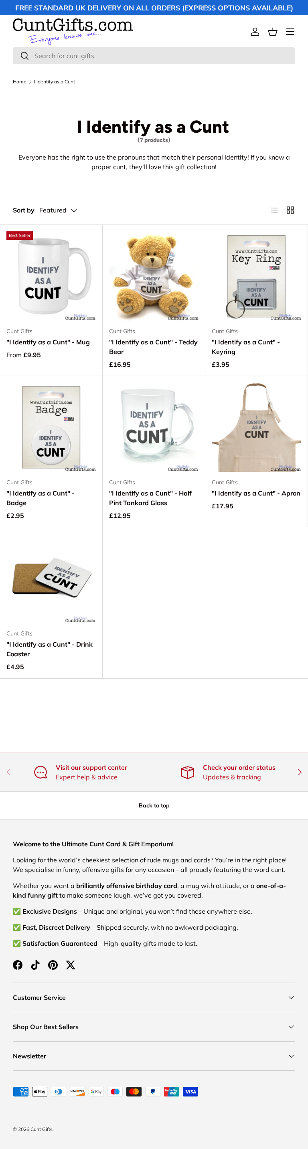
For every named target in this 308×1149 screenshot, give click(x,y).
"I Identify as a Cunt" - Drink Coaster (49, 649)
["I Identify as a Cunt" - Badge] (51, 427)
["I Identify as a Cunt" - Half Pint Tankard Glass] (154, 427)
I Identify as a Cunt (54, 81)
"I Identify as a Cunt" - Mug (48, 342)
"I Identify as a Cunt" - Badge (40, 498)
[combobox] (154, 55)
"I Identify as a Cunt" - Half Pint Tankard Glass (150, 498)
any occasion (154, 870)
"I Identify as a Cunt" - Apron (256, 493)
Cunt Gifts (41, 1129)
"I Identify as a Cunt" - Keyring (246, 347)
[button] (273, 31)
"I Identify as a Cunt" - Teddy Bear (153, 347)
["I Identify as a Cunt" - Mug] (51, 276)
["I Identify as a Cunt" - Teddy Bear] (154, 276)
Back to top (154, 805)
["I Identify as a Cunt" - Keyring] (256, 276)
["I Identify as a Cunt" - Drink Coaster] (51, 578)
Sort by (23, 210)
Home (19, 81)
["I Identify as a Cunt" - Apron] (256, 427)
